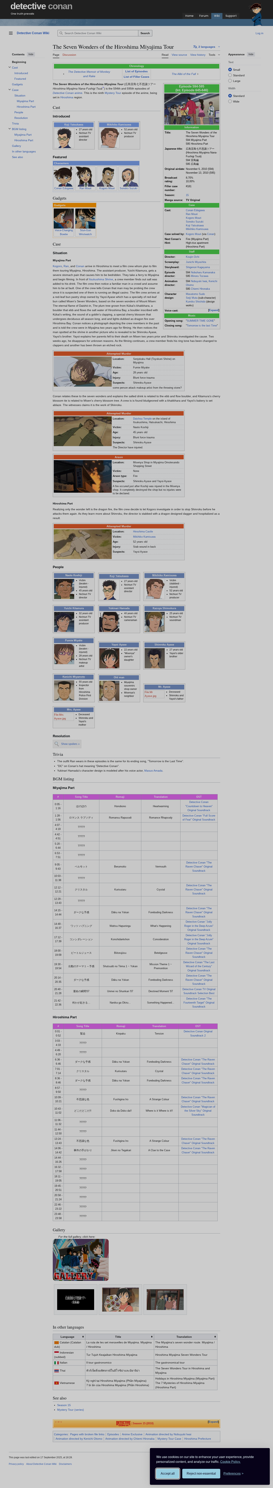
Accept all (168, 1473)
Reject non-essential (201, 1473)
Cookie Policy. (230, 1461)
